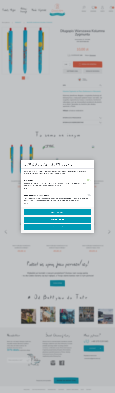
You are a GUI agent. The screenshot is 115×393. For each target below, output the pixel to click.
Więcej (26, 189)
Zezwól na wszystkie (57, 227)
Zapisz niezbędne (57, 220)
